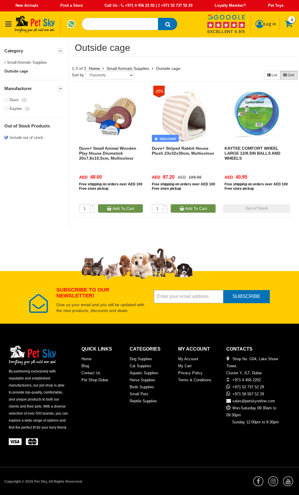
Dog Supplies (141, 359)
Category (13, 51)
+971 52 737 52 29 (176, 5)
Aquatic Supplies (144, 373)
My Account (188, 359)
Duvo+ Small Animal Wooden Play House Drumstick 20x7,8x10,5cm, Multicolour (107, 153)
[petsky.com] (34, 24)
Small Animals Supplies (26, 62)
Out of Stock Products (27, 126)
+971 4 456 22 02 (139, 5)
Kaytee (19, 108)
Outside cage (168, 68)
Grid (290, 75)
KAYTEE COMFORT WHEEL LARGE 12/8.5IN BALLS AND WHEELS (252, 153)
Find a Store (71, 5)
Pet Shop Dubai (94, 380)
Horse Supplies (142, 380)
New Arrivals (26, 5)
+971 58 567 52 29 (248, 394)
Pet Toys (276, 5)
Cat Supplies (140, 366)
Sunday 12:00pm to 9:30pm (255, 422)
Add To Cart (123, 208)
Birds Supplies (142, 387)
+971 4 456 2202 (246, 380)
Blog (85, 366)
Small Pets (139, 394)
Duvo (18, 100)
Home (94, 68)
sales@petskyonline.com (253, 401)
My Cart (185, 366)
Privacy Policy (190, 373)
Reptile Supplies (143, 401)
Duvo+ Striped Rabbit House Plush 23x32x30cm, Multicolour (183, 151)
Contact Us (90, 373)
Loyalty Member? (230, 5)
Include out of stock (26, 137)
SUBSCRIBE (246, 296)
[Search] (167, 24)
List (274, 75)
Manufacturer (18, 88)
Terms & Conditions (194, 380)
